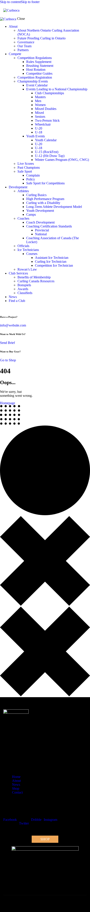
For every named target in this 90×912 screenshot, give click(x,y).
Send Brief (7, 343)
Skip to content (10, 2)
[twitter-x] (1, 308)
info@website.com (13, 325)
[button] (84, 10)
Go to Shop (8, 360)
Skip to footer (30, 2)
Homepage (7, 403)
